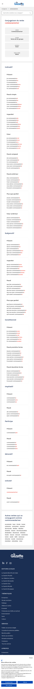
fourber (7, 534)
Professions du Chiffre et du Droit (11, 611)
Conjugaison (4, 8)
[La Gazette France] (19, 4)
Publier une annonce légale (9, 627)
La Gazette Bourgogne (8, 589)
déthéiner (22, 532)
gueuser (12, 534)
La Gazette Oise (6, 583)
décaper (13, 530)
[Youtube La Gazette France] (10, 565)
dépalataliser (8, 532)
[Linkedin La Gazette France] (3, 565)
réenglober (8, 541)
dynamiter (7, 530)
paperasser (21, 536)
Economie (4, 608)
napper (7, 536)
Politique (4, 603)
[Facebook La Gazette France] (7, 565)
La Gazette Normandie (8, 581)
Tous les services (6, 643)
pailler (15, 536)
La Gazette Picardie (7, 575)
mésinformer (24, 534)
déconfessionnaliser (22, 530)
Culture (4, 619)
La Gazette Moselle (7, 586)
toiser (20, 541)
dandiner (15, 528)
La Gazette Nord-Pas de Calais (10, 573)
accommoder (8, 524)
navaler (11, 536)
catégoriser (8, 526)
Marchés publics (6, 633)
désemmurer (16, 532)
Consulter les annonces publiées (10, 630)
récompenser (19, 538)
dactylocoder (8, 528)
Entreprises (5, 597)
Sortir (3, 616)
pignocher (7, 538)
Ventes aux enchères (7, 635)
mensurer (17, 534)
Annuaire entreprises (7, 638)
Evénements (5, 652)
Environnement (6, 613)
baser (14, 524)
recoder (13, 538)
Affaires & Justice (6, 605)
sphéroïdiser (15, 541)
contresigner (15, 526)
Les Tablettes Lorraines (8, 578)
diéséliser (20, 528)
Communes (5, 641)
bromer (23, 524)
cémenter (22, 526)
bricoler (18, 524)
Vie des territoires (6, 600)
